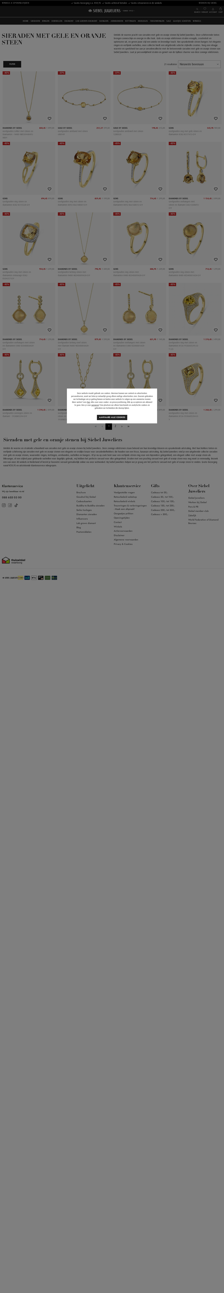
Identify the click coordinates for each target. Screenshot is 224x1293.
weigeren (95, 405)
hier (88, 402)
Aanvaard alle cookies (112, 417)
